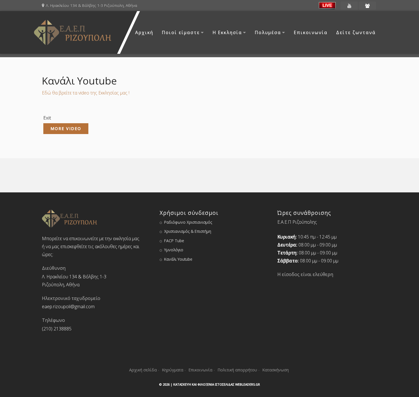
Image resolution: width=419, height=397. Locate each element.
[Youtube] (349, 5)
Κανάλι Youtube (178, 259)
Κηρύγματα (172, 370)
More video (65, 128)
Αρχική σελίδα (143, 370)
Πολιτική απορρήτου (237, 370)
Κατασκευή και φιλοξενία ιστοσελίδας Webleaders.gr (216, 384)
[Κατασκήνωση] (367, 5)
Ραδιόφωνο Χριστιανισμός (188, 222)
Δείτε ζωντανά (356, 32)
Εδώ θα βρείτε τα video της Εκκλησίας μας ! (85, 93)
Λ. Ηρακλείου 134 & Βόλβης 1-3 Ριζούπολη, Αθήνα (91, 5)
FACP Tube (174, 240)
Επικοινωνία (311, 32)
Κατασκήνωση (275, 370)
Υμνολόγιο (173, 249)
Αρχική (144, 32)
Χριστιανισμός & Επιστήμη (187, 231)
